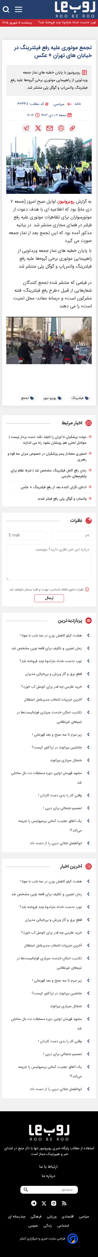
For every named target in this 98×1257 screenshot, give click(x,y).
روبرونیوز (66, 202)
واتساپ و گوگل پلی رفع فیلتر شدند (62, 499)
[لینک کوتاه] (72, 128)
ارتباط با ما (49, 1166)
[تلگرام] (26, 128)
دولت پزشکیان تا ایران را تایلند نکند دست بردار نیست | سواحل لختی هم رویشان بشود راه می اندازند (48, 440)
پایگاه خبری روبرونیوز (54, 1148)
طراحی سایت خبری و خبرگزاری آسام (42, 1238)
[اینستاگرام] (54, 1203)
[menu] (18, 9)
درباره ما (49, 1176)
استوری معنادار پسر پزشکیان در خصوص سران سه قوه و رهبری (47, 457)
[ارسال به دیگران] (49, 128)
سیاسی (84, 1217)
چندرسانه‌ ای (17, 1217)
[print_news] (61, 128)
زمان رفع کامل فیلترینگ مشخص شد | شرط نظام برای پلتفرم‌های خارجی (49, 473)
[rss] (64, 1203)
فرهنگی (37, 1217)
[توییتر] (38, 128)
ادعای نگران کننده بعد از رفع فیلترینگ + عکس (54, 487)
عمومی (33, 1226)
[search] (6, 9)
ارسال (49, 598)
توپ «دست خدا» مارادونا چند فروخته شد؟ (67, 22)
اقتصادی (68, 1217)
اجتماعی (63, 1226)
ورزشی (52, 1217)
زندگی (48, 1226)
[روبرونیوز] (75, 9)
